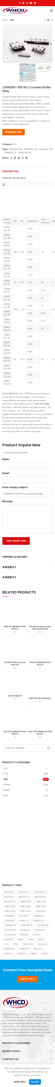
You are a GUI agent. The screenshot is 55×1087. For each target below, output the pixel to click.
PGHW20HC (9, 949)
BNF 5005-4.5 (40, 897)
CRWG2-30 (24, 921)
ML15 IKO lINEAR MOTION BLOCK (15, 627)
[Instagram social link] (27, 3)
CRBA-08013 (25, 902)
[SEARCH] (48, 747)
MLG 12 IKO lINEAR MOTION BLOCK (40, 732)
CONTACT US (26, 979)
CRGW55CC (38, 916)
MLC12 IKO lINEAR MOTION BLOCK (15, 732)
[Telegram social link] (27, 158)
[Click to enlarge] (8, 58)
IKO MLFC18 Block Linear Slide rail (15, 663)
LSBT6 (30, 939)
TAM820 (33, 954)
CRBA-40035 (25, 906)
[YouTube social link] (31, 3)
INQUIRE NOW (15, 132)
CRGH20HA (40, 911)
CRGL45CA (24, 916)
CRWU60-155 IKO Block (14, 178)
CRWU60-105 (15, 149)
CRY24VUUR (10, 930)
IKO (12, 20)
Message (7, 501)
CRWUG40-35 (10, 925)
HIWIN (7, 784)
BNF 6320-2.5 (10, 902)
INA (6, 795)
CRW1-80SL (9, 921)
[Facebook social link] (19, 3)
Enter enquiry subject (15, 487)
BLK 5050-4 (9, 892)
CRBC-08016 (10, 911)
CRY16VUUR (42, 925)
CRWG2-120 (38, 921)
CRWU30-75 (10, 152)
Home (5, 20)
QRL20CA (38, 949)
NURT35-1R (28, 944)
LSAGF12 (37, 935)
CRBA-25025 (9, 906)
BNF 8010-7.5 (24, 897)
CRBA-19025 (41, 902)
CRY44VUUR (10, 935)
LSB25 (20, 939)
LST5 (6, 944)
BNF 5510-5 (9, 897)
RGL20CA (8, 954)
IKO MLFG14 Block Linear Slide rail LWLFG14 (40, 627)
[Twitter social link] (23, 3)
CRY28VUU (25, 930)
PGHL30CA (42, 944)
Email (6, 473)
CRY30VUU (39, 930)
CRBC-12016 (25, 911)
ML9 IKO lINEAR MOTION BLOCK (40, 663)
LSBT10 (41, 939)
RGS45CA (21, 954)
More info (19, 1082)
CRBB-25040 (40, 906)
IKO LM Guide (42, 404)
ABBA (7, 790)
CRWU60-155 (46, 149)
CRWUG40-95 (27, 925)
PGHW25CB (24, 949)
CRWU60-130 (30, 149)
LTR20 (15, 944)
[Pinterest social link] (35, 3)
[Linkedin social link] (23, 158)
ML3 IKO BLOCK (15, 695)
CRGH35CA (9, 916)
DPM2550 (24, 935)
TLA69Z (44, 954)
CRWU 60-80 (24, 152)
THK (6, 773)
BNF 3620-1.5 (24, 892)
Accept (35, 1082)
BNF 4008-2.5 (40, 892)
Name (6, 459)
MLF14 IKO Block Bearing (40, 698)
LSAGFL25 (8, 939)
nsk (5, 768)
